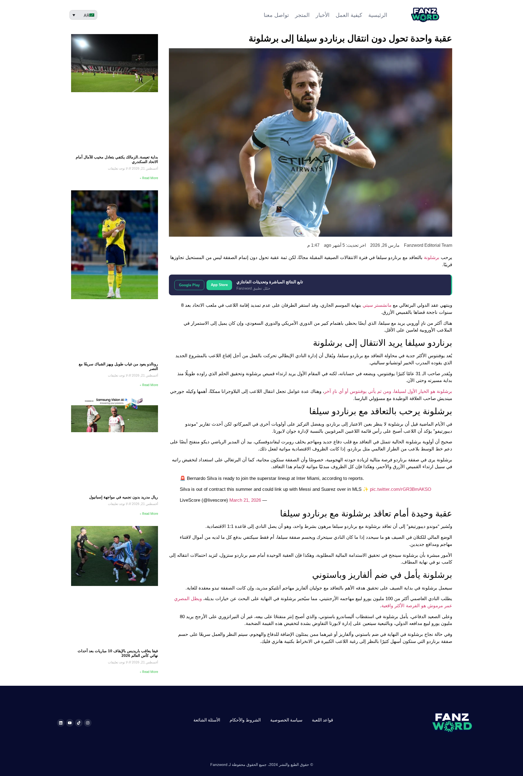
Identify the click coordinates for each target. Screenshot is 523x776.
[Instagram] (88, 723)
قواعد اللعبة (322, 720)
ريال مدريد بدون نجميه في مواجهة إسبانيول (123, 497)
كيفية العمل (349, 15)
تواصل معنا (276, 15)
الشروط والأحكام (245, 720)
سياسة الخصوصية (286, 720)
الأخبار (323, 15)
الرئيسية (377, 15)
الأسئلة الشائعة (206, 720)
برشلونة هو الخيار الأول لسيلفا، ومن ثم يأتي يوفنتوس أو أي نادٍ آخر (388, 391)
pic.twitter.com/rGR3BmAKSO (400, 489)
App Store (219, 285)
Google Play (189, 285)
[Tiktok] (79, 723)
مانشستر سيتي (377, 305)
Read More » (149, 178)
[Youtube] (70, 723)
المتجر (302, 15)
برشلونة (431, 257)
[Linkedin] (61, 723)
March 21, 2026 (245, 500)
